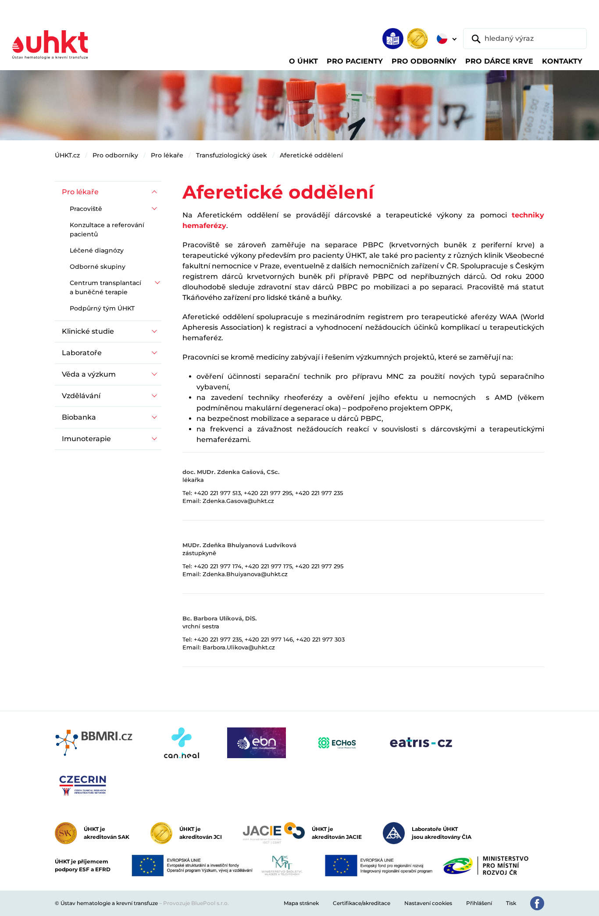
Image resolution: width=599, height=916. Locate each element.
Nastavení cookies (428, 903)
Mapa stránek (301, 903)
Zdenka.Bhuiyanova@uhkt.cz (245, 573)
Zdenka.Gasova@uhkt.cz (238, 500)
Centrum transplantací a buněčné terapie (105, 287)
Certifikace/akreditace (361, 903)
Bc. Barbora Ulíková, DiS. (219, 618)
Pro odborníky (115, 155)
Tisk (511, 903)
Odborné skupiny (97, 267)
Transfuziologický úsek (231, 155)
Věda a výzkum (89, 374)
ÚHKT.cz (67, 155)
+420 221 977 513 (217, 492)
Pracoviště (86, 209)
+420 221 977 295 (268, 492)
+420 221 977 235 (319, 492)
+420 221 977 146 (269, 639)
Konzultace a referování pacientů (107, 229)
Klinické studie (88, 331)
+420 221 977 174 (218, 566)
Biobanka (79, 417)
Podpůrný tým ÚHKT (102, 308)
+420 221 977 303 (320, 639)
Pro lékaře (167, 155)
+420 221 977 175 (268, 566)
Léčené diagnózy (97, 250)
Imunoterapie (86, 439)
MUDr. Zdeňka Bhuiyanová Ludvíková (239, 545)
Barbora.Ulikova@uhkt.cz (239, 647)
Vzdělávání (81, 396)
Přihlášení (479, 903)
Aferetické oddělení (311, 155)
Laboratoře (82, 353)
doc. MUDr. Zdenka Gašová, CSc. (230, 471)
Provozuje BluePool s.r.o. (196, 903)
